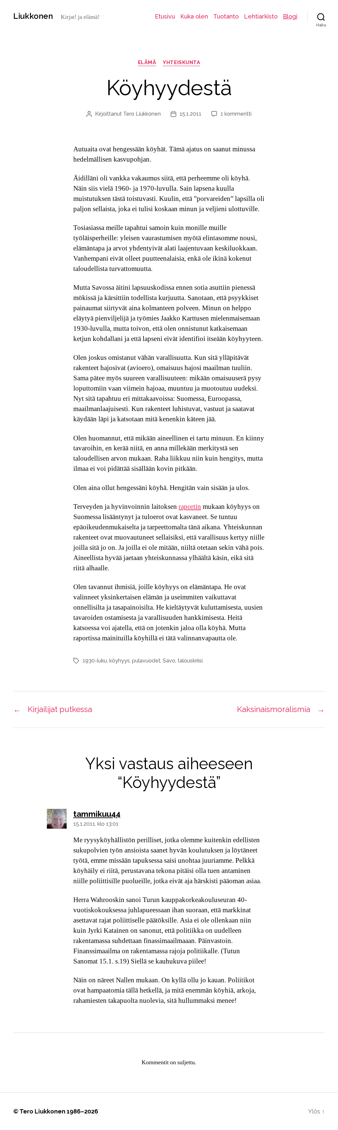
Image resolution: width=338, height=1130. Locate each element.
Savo (169, 661)
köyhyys (119, 661)
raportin (190, 506)
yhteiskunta (181, 62)
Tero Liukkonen (142, 114)
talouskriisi (190, 661)
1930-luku (95, 661)
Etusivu (165, 16)
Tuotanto (226, 16)
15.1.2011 (190, 114)
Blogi (290, 16)
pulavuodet (146, 661)
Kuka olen (194, 16)
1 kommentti (236, 114)
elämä (147, 62)
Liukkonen (33, 16)
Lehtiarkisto (261, 16)
